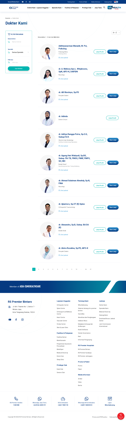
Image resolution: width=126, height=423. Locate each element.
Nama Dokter (12, 39)
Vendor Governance (84, 333)
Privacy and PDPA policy (99, 417)
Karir (79, 336)
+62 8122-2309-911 (39, 405)
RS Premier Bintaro (84, 349)
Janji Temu (98, 8)
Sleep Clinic (60, 359)
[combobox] (21, 62)
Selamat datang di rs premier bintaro (87, 309)
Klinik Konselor (61, 340)
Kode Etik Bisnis (83, 329)
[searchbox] (21, 62)
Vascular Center (62, 320)
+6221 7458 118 (63, 405)
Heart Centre (61, 317)
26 (86, 269)
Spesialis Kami (56, 8)
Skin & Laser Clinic (62, 327)
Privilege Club (86, 8)
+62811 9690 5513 (86, 405)
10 (76, 269)
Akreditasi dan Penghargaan (87, 317)
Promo (80, 366)
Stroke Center (61, 324)
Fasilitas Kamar (62, 337)
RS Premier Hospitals (86, 345)
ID (117, 2)
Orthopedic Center (63, 305)
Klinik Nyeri (60, 349)
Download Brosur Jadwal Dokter (107, 319)
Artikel (80, 379)
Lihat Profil (100, 52)
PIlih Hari (10, 60)
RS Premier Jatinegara (85, 356)
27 (90, 269)
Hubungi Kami (108, 2)
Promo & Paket (83, 2)
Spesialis (10, 49)
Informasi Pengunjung (85, 340)
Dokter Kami (31, 8)
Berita (80, 385)
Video (80, 382)
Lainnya (102, 301)
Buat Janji (113, 51)
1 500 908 (16, 405)
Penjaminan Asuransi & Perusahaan (64, 345)
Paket (80, 369)
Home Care (60, 356)
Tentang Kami (71, 2)
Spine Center (61, 308)
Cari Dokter (18, 68)
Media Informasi (95, 2)
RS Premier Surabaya (84, 353)
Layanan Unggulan (43, 8)
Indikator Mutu (82, 320)
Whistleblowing (83, 305)
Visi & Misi (81, 314)
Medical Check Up (62, 353)
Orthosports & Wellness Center (64, 313)
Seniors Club (61, 372)
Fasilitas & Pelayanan (72, 8)
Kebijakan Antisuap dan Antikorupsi (85, 325)
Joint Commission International (105, 325)
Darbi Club (60, 369)
